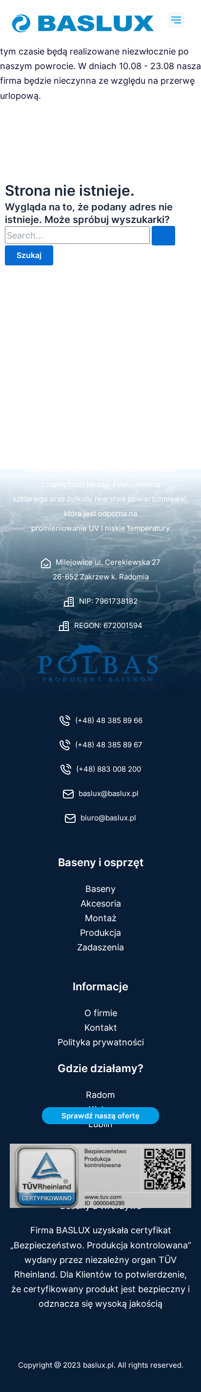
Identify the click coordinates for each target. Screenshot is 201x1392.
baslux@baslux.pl (109, 793)
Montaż (101, 917)
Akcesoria (100, 903)
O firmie (100, 1012)
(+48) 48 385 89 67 (108, 745)
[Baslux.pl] (100, 451)
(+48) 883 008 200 (108, 769)
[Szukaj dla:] (90, 236)
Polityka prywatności (101, 1042)
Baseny (100, 888)
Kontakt (100, 1027)
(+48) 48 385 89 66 (108, 720)
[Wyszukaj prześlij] (163, 235)
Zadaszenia (100, 947)
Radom (100, 1094)
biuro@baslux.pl (108, 818)
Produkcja (100, 932)
